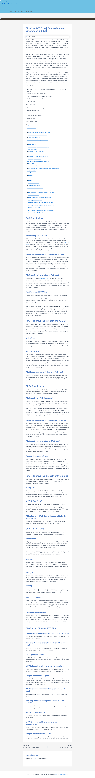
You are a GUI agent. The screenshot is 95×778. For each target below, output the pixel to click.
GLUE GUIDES (30, 11)
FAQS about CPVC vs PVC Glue (35, 188)
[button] (19, 11)
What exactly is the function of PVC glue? (37, 135)
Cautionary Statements (33, 183)
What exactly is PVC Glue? (34, 129)
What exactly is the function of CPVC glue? (38, 156)
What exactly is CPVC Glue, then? (36, 151)
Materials (30, 175)
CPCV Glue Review (32, 149)
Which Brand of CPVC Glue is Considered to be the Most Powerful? (43, 168)
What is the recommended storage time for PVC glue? (40, 189)
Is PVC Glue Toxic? (32, 144)
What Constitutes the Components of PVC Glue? (39, 132)
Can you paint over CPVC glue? (35, 212)
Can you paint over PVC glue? (35, 200)
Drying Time (31, 141)
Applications (31, 172)
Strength (30, 177)
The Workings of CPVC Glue (34, 159)
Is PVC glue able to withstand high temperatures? (39, 197)
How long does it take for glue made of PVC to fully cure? (41, 192)
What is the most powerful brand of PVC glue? (38, 147)
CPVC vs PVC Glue (31, 171)
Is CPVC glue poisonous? (34, 207)
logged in (35, 758)
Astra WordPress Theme (61, 774)
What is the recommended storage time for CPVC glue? (40, 202)
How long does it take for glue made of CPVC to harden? (41, 205)
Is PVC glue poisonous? (33, 195)
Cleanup (30, 180)
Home (10, 11)
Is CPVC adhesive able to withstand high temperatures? (41, 210)
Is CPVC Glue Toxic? (33, 165)
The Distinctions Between (34, 185)
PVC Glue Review (31, 128)
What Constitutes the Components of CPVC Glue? (39, 153)
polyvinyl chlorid (43, 278)
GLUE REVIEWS (19, 11)
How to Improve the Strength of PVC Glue (37, 140)
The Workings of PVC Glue (34, 137)
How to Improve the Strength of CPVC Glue (38, 161)
